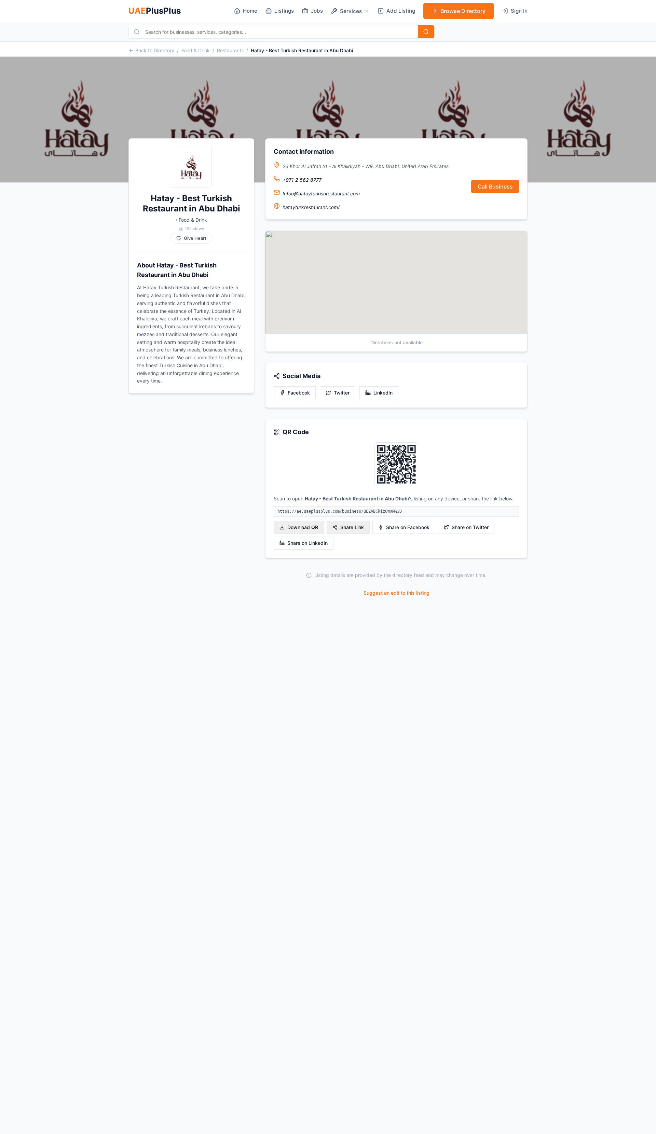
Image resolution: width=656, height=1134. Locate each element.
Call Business (495, 186)
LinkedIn (383, 393)
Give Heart (195, 238)
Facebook (299, 393)
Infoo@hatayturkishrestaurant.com (321, 193)
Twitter (342, 393)
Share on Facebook (407, 527)
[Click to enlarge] (396, 464)
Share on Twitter (470, 527)
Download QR (302, 527)
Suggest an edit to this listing (396, 593)
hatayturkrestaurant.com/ (311, 207)
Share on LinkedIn (307, 543)
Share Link (352, 527)
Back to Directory (154, 50)
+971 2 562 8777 (302, 180)
